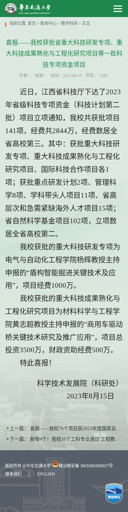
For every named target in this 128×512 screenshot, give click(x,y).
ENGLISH (46, 474)
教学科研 (69, 23)
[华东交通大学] (28, 8)
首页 (32, 23)
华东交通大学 (38, 466)
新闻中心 (48, 23)
